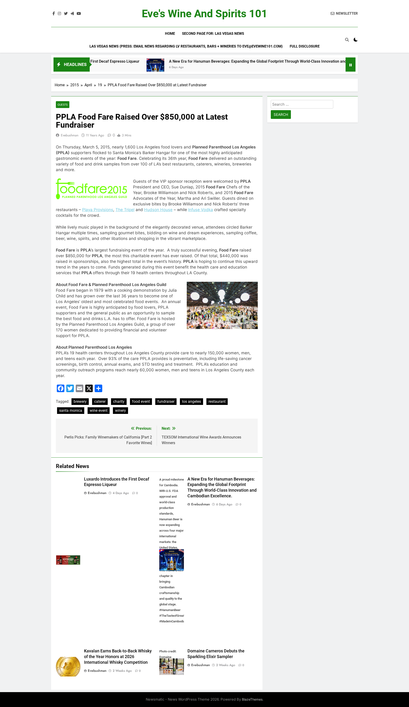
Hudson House (158, 209)
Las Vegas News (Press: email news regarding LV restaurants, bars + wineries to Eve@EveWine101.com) (186, 46)
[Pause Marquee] (351, 64)
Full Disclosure (305, 46)
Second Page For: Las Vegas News (213, 33)
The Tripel (125, 209)
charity (118, 401)
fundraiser (165, 401)
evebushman (69, 135)
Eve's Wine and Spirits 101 (204, 13)
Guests (63, 105)
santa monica (70, 410)
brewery (80, 401)
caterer (100, 401)
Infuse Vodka (200, 209)
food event (141, 401)
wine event (98, 410)
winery (120, 410)
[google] (72, 14)
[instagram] (59, 14)
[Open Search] (347, 40)
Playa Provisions (97, 209)
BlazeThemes (252, 699)
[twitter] (65, 14)
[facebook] (53, 14)
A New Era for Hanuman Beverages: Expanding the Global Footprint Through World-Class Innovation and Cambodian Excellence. (256, 61)
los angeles (191, 401)
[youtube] (78, 14)
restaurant (217, 401)
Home (170, 33)
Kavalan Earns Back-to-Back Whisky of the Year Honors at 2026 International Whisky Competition (118, 657)
